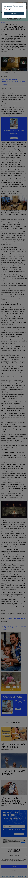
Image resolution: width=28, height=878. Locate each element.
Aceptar (14, 866)
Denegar (14, 870)
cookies (4, 830)
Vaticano (3, 22)
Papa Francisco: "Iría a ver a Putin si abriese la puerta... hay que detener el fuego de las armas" (14, 83)
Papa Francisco (21, 618)
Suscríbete (14, 138)
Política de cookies (5, 876)
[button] (26, 855)
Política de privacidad (12, 876)
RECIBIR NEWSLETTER (19, 833)
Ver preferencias (14, 873)
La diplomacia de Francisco (10, 79)
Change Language (14, 13)
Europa (14, 618)
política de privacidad (19, 829)
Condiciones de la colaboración (21, 876)
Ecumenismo (9, 618)
